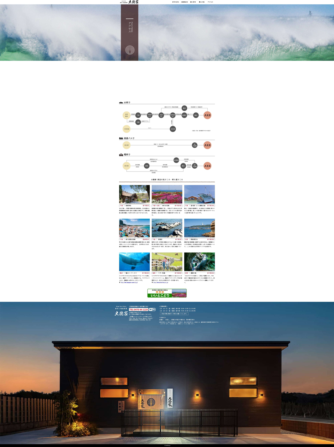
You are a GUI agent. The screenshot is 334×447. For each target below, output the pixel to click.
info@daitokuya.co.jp (135, 312)
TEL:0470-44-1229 (139, 309)
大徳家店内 (184, 2)
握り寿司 (193, 2)
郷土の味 (202, 2)
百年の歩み (175, 2)
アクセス (210, 2)
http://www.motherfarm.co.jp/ (161, 282)
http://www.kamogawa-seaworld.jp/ (129, 282)
